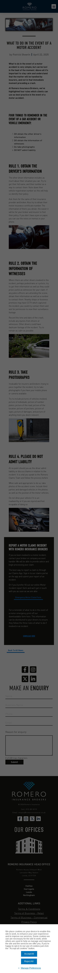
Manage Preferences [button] (31, 968)
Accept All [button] (29, 954)
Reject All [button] (28, 961)
